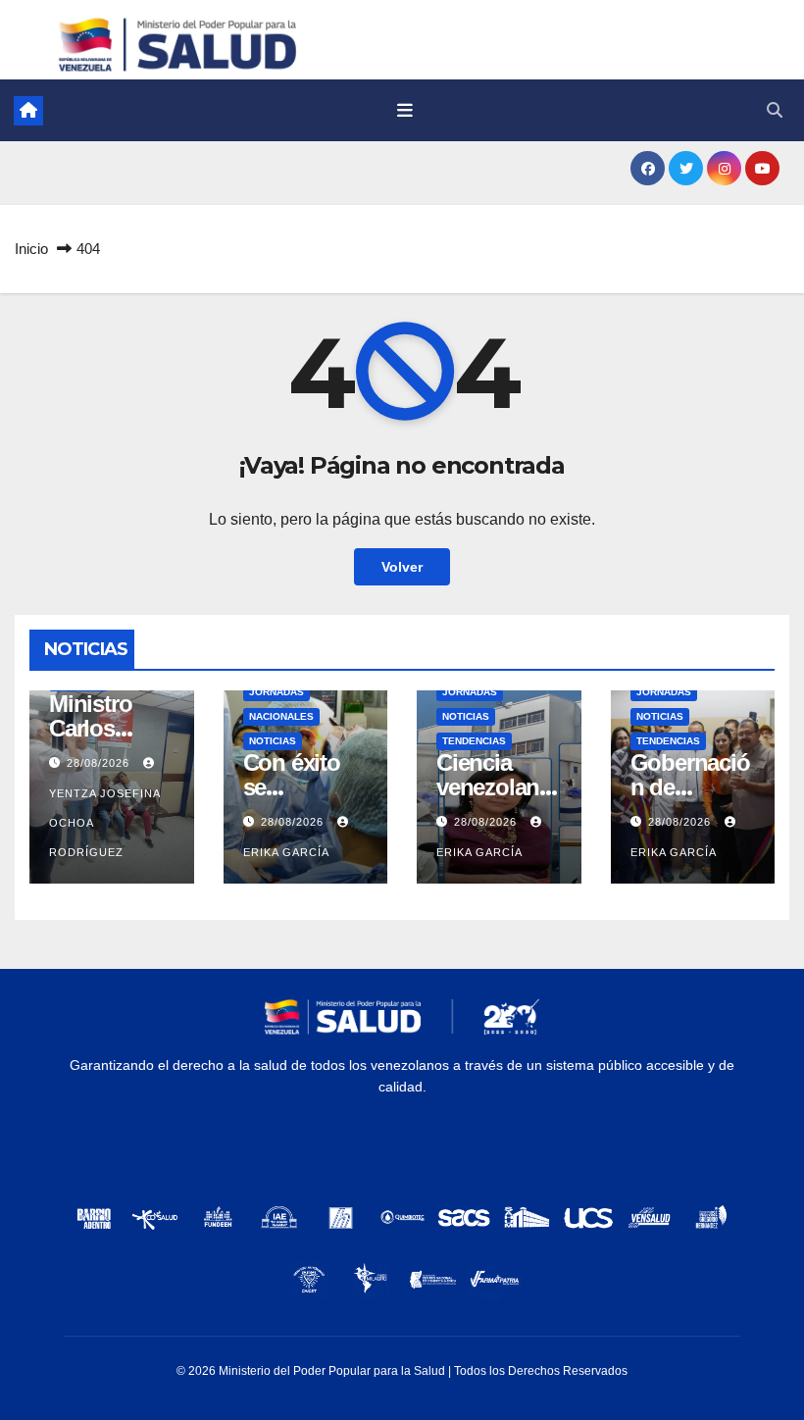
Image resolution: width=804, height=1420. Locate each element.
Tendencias (474, 740)
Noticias (272, 740)
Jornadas (276, 691)
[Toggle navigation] (405, 110)
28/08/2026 (100, 763)
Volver (402, 567)
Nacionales (281, 716)
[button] (774, 110)
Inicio (31, 248)
